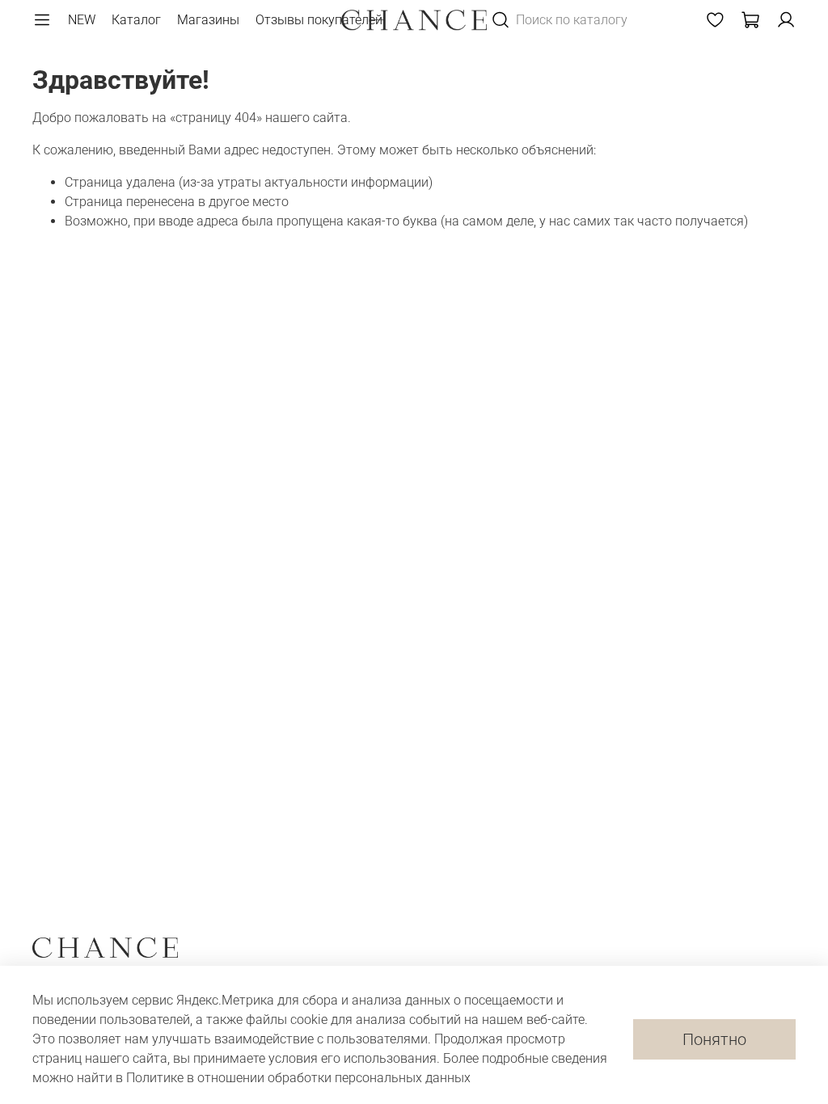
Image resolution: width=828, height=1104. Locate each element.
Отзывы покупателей (319, 19)
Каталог (136, 19)
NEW (81, 19)
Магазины (208, 19)
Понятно (714, 1039)
